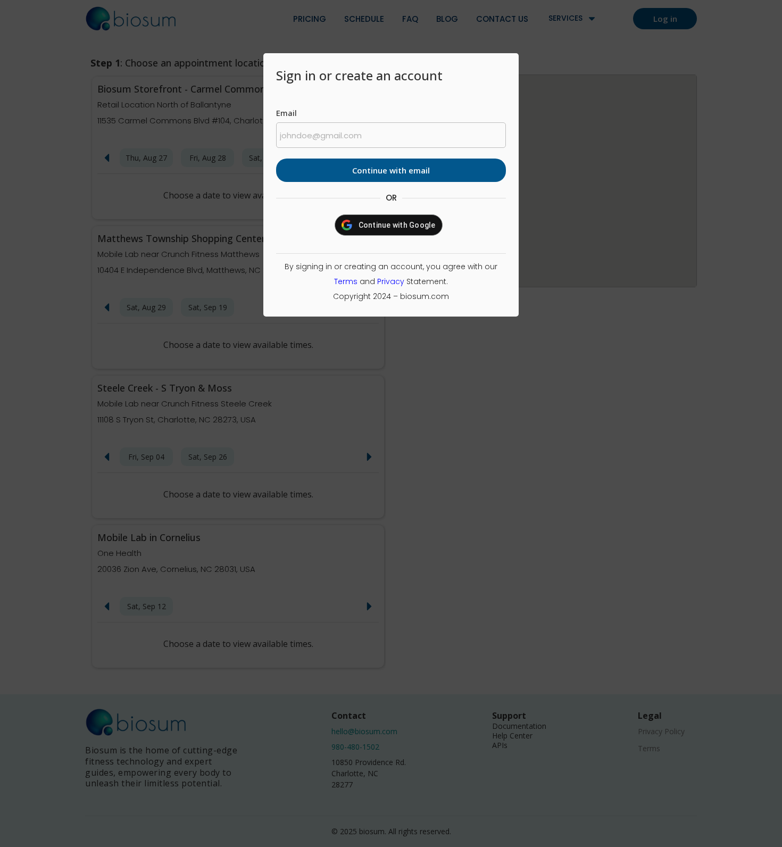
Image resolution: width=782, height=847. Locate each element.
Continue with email (391, 170)
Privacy (390, 281)
